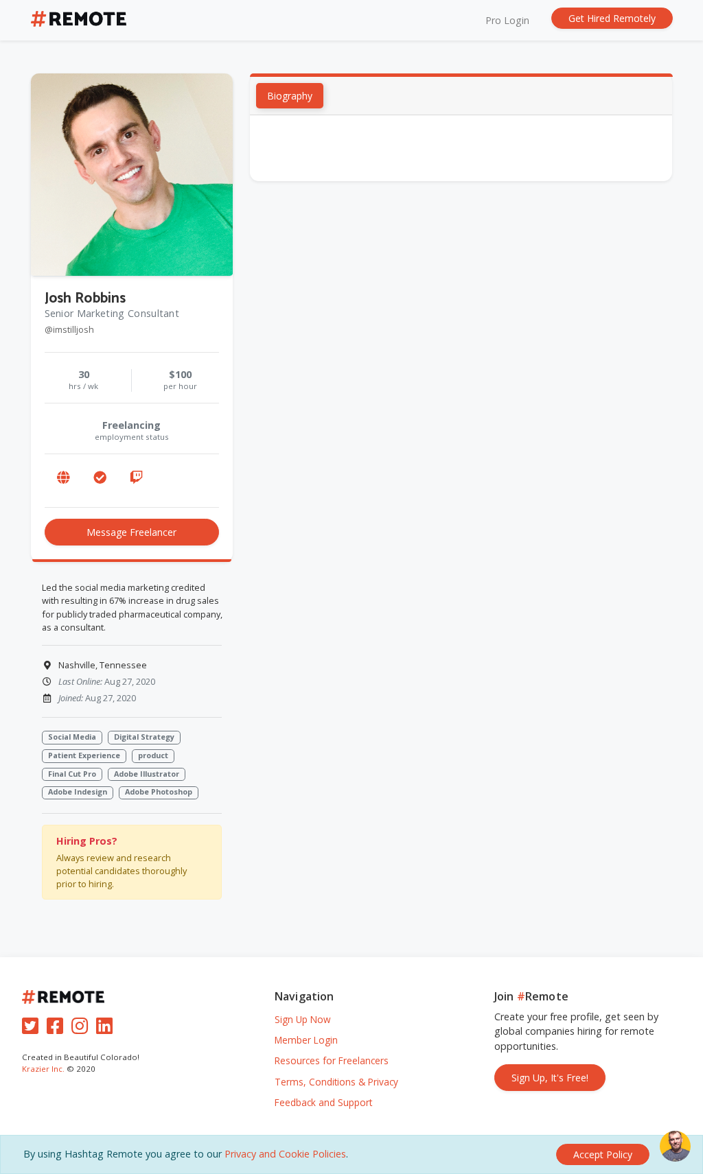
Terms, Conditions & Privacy (336, 1081)
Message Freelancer (131, 532)
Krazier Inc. (43, 1069)
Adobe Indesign (77, 791)
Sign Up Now (303, 1019)
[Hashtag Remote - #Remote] (79, 20)
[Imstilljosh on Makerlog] (99, 477)
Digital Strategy (144, 736)
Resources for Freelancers (332, 1060)
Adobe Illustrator (146, 773)
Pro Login (507, 20)
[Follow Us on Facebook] (58, 1028)
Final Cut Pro (72, 773)
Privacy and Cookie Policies (285, 1153)
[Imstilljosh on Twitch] (136, 477)
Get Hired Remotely (612, 18)
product (153, 755)
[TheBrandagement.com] (63, 477)
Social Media (72, 736)
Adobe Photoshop (158, 791)
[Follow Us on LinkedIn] (107, 1028)
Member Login (306, 1039)
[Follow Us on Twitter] (33, 1028)
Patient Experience (84, 755)
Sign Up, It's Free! (549, 1077)
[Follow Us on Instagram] (82, 1028)
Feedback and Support (323, 1102)
